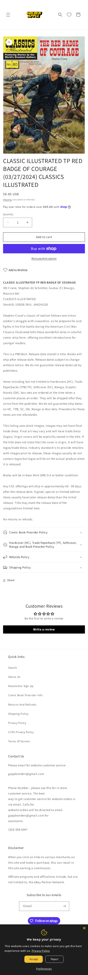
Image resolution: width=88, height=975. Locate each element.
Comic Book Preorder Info (25, 695)
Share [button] (11, 580)
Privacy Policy (17, 723)
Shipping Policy (18, 714)
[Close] (84, 928)
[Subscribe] (64, 906)
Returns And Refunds (22, 704)
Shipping (7, 199)
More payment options (44, 258)
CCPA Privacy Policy (21, 732)
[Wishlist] (69, 14)
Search (12, 667)
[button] (8, 14)
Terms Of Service (19, 741)
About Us (14, 677)
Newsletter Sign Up (21, 686)
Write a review (44, 629)
